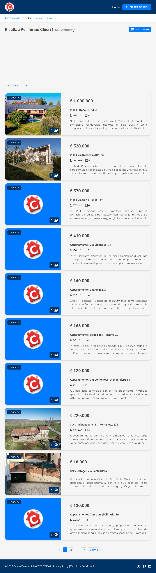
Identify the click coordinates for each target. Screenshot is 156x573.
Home (116, 7)
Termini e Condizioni (82, 566)
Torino (38, 18)
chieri (49, 18)
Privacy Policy (61, 566)
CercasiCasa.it (12, 18)
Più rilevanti (17, 85)
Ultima (94, 549)
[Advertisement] (78, 60)
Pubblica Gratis (136, 7)
